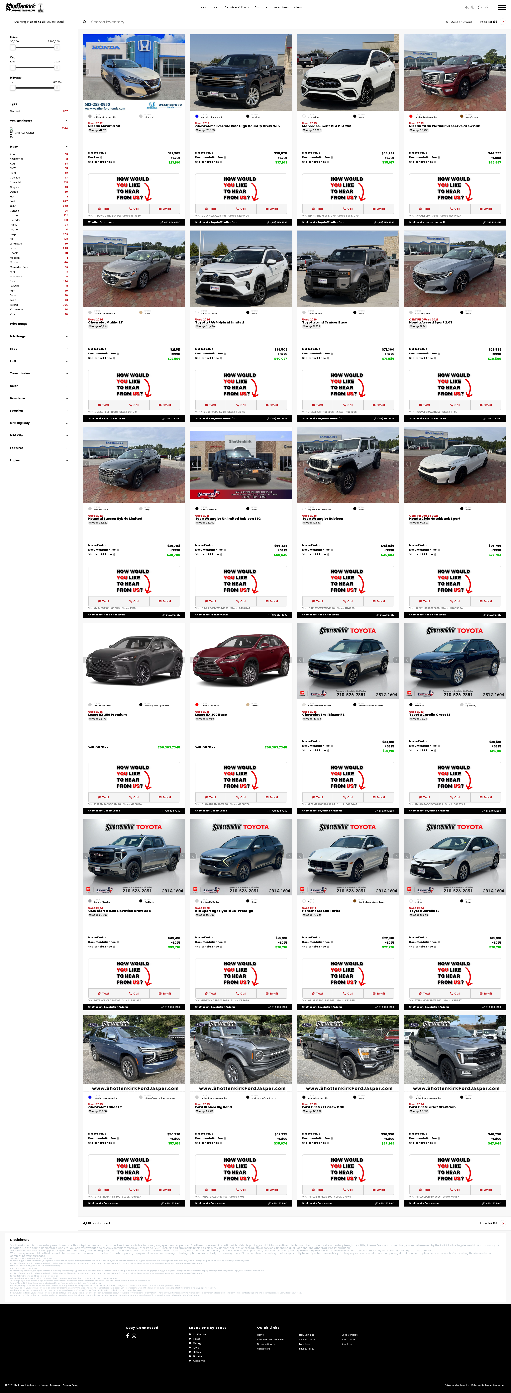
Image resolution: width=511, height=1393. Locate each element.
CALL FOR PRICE (98, 747)
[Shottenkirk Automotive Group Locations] (477, 7)
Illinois (197, 1352)
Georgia (198, 1343)
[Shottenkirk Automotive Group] (24, 7)
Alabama (199, 1360)
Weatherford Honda (101, 222)
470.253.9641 (172, 1203)
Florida (197, 1356)
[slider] (13, 47)
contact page (248, 1293)
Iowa (196, 1347)
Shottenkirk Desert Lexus (104, 810)
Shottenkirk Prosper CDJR (211, 614)
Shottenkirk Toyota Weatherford (216, 222)
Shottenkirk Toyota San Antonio (322, 810)
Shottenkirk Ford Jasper (103, 1203)
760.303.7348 (169, 747)
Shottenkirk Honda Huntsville (427, 222)
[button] (182, 71)
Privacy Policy (54, 1266)
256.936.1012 (494, 222)
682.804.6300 (172, 222)
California (199, 1334)
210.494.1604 (386, 810)
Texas (196, 1339)
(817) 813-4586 (278, 222)
